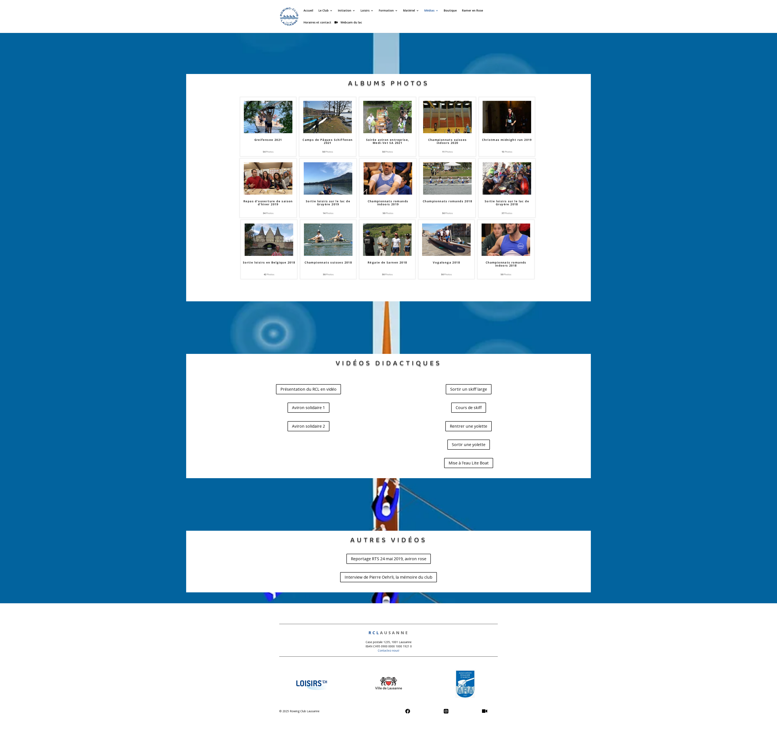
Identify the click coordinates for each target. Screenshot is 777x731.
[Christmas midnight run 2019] (507, 132)
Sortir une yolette (468, 444)
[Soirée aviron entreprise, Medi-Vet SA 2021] (387, 132)
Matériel (409, 10)
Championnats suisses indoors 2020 (447, 141)
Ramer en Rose (472, 10)
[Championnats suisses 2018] (328, 255)
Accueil (308, 10)
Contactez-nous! (388, 650)
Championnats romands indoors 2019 (388, 203)
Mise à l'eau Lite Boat (469, 463)
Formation (386, 10)
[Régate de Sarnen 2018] (387, 255)
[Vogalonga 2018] (446, 255)
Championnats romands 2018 (447, 201)
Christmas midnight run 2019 (507, 140)
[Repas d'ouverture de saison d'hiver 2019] (268, 193)
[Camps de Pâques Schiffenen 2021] (327, 132)
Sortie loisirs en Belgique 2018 (269, 262)
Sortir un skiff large (468, 389)
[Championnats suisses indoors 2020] (447, 132)
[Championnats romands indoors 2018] (506, 255)
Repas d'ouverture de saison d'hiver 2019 (268, 203)
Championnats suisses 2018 (328, 262)
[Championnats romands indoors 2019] (388, 193)
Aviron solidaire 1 (308, 407)
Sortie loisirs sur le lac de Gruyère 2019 (328, 203)
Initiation (344, 10)
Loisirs (365, 10)
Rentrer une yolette (468, 426)
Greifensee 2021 (268, 140)
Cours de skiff (469, 407)
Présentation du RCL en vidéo (308, 389)
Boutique (450, 10)
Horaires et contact (317, 22)
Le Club (323, 10)
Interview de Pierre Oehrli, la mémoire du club (388, 577)
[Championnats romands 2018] (447, 193)
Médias (429, 10)
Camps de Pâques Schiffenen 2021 (327, 141)
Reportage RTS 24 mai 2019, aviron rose (388, 558)
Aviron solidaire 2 (308, 426)
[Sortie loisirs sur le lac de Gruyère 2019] (328, 193)
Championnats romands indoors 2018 (506, 264)
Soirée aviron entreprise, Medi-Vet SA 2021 (387, 141)
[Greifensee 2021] (268, 132)
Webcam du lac (351, 22)
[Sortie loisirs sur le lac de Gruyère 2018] (507, 193)
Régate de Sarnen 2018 (387, 262)
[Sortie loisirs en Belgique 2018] (269, 255)
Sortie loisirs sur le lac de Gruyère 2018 (507, 203)
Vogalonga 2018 (446, 262)
